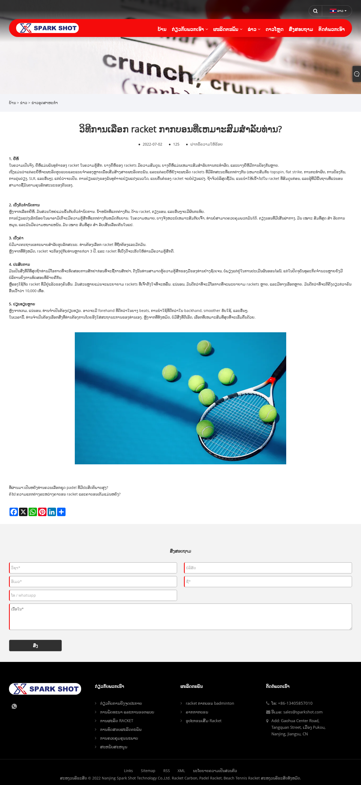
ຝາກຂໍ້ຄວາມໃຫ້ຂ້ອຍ (206, 144)
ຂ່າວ (23, 102)
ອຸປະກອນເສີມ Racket (203, 720)
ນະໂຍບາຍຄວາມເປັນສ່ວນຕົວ (215, 770)
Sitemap (148, 770)
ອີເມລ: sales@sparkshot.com (297, 711)
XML (181, 770)
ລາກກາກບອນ (197, 711)
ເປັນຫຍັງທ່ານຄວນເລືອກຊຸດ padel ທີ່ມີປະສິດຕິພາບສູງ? (66, 487)
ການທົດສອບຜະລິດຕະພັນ (121, 729)
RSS (166, 770)
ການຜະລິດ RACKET (116, 720)
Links (128, 770)
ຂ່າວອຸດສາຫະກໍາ (44, 102)
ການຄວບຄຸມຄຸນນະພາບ (119, 738)
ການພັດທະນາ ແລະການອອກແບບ (127, 711)
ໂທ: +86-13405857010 (292, 703)
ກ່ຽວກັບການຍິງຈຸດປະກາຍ (121, 703)
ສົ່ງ (35, 645)
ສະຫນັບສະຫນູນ (113, 746)
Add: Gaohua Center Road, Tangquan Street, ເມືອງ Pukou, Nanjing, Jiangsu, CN (298, 727)
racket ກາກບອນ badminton (210, 703)
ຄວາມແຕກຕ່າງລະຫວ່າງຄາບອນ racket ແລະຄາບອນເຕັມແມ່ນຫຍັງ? (69, 494)
